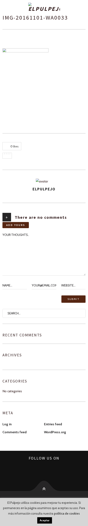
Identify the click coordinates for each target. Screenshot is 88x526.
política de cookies (67, 513)
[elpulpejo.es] (44, 7)
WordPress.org (55, 432)
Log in (7, 424)
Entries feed (53, 424)
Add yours (15, 225)
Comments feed (14, 432)
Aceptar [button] (45, 520)
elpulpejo (44, 189)
